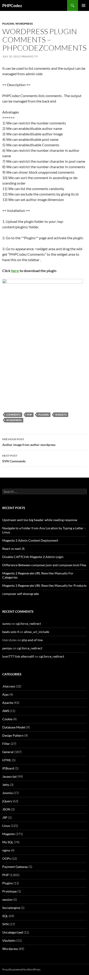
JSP (4, 817)
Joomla (7, 793)
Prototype (9, 891)
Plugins (8, 23)
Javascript (9, 776)
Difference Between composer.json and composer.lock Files (44, 565)
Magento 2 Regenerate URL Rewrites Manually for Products (44, 585)
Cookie (7, 719)
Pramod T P (29, 56)
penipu (7, 648)
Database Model (13, 727)
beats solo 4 (10, 632)
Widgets (61, 414)
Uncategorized (12, 932)
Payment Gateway (15, 867)
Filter (6, 744)
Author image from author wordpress (28, 442)
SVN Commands (14, 458)
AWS (5, 711)
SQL (5, 916)
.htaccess (8, 686)
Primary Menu (83, 5)
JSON (6, 809)
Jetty (5, 785)
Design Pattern (13, 735)
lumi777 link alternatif (18, 656)
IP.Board (8, 768)
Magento (8, 834)
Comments (13, 414)
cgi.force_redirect (28, 623)
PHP (29, 414)
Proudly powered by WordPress (21, 969)
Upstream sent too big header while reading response (39, 520)
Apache (7, 703)
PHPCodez (12, 5)
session (7, 899)
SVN (5, 924)
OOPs (6, 858)
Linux (6, 826)
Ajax (5, 694)
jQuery (7, 801)
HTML (6, 760)
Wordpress (24, 23)
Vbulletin (9, 940)
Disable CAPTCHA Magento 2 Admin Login (32, 557)
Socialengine (11, 908)
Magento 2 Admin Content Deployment (30, 540)
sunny (6, 623)
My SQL (7, 842)
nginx (6, 850)
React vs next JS (13, 549)
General (7, 752)
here (15, 270)
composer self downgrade (20, 594)
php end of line (32, 640)
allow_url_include (36, 632)
